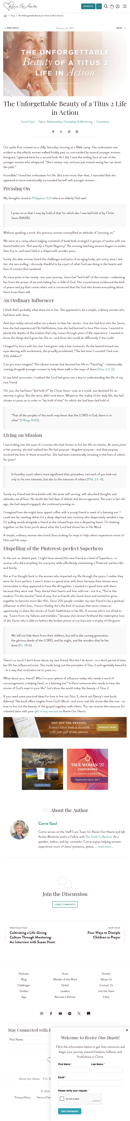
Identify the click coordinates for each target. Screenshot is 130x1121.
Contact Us (106, 985)
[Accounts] (117, 6)
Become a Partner (65, 997)
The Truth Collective (98, 836)
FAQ (106, 997)
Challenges (23, 985)
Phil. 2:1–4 (95, 479)
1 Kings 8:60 (29, 420)
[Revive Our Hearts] (20, 6)
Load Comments (65, 904)
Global (65, 985)
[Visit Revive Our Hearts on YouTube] (60, 1013)
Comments (102, 121)
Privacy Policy (22, 1097)
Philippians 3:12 (42, 198)
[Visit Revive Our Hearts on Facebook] (50, 1013)
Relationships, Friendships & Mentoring (69, 121)
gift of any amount (46, 711)
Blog (13, 15)
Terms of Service (46, 1097)
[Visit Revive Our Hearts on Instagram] (41, 1013)
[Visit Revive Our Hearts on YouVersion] (88, 1013)
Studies (24, 991)
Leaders (65, 991)
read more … (106, 846)
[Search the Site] (106, 6)
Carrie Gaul (27, 121)
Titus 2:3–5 (105, 369)
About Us (106, 979)
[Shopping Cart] (112, 6)
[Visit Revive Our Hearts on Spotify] (69, 1013)
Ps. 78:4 (25, 645)
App (23, 997)
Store (65, 973)
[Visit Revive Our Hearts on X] (79, 1013)
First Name (16, 1039)
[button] (124, 6)
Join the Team (106, 991)
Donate (88, 6)
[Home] (5, 15)
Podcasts (24, 973)
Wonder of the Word (65, 979)
